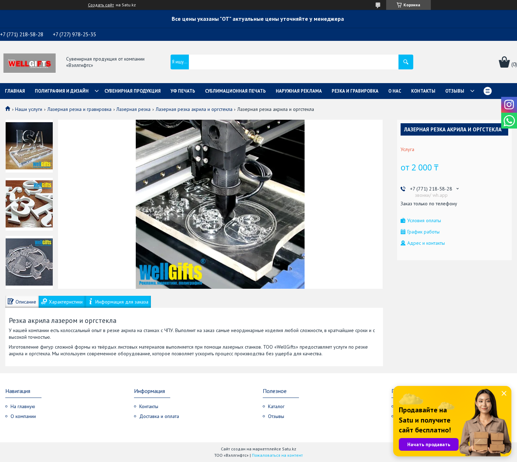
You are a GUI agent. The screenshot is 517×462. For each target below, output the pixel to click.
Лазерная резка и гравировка (79, 109)
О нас (394, 91)
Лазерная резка (133, 109)
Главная (15, 91)
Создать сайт (101, 4)
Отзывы (454, 91)
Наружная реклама (299, 91)
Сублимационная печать (235, 91)
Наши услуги (28, 109)
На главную (23, 406)
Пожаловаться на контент (277, 455)
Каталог (276, 406)
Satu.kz (289, 448)
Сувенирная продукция (132, 91)
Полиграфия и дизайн (62, 91)
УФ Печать (183, 91)
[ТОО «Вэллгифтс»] (30, 62)
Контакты (423, 91)
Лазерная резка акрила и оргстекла (194, 109)
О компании (23, 416)
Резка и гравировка (355, 91)
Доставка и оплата (159, 416)
